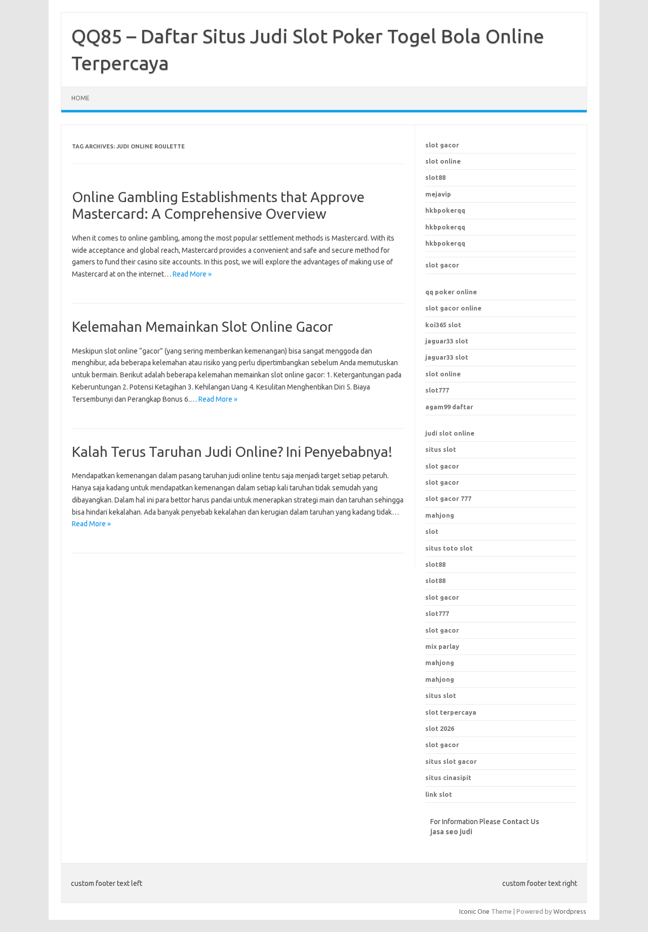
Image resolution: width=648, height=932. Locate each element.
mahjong (439, 515)
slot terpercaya (450, 712)
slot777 (437, 390)
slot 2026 (439, 728)
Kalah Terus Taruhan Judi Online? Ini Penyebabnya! (232, 451)
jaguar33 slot (446, 340)
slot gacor (442, 144)
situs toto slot (449, 548)
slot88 (435, 177)
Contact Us (520, 822)
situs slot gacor (451, 761)
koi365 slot (443, 324)
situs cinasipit (448, 777)
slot (431, 531)
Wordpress (569, 911)
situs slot (440, 449)
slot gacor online (453, 308)
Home (80, 98)
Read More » (192, 274)
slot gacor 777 (448, 498)
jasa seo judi (451, 832)
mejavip (438, 194)
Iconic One (474, 911)
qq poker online (451, 291)
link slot (438, 794)
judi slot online (449, 433)
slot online (443, 161)
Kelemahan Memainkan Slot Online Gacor (202, 326)
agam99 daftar (449, 406)
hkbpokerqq (445, 210)
